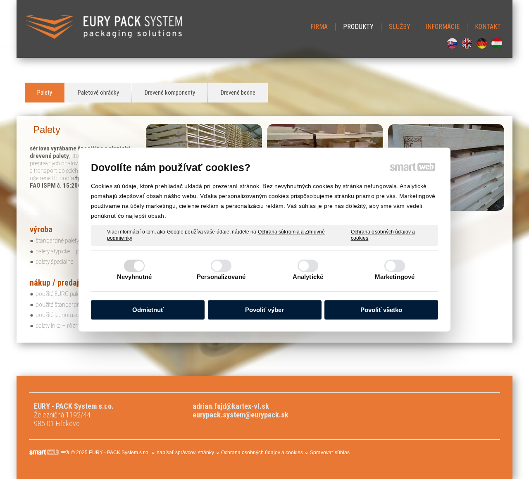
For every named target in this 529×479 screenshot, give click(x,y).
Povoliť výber (264, 309)
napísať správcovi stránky (185, 452)
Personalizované (221, 276)
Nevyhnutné (134, 276)
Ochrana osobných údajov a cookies (383, 235)
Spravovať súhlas (330, 452)
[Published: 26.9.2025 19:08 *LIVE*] (65, 452)
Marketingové (395, 276)
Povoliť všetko (381, 309)
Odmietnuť (148, 309)
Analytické (308, 276)
